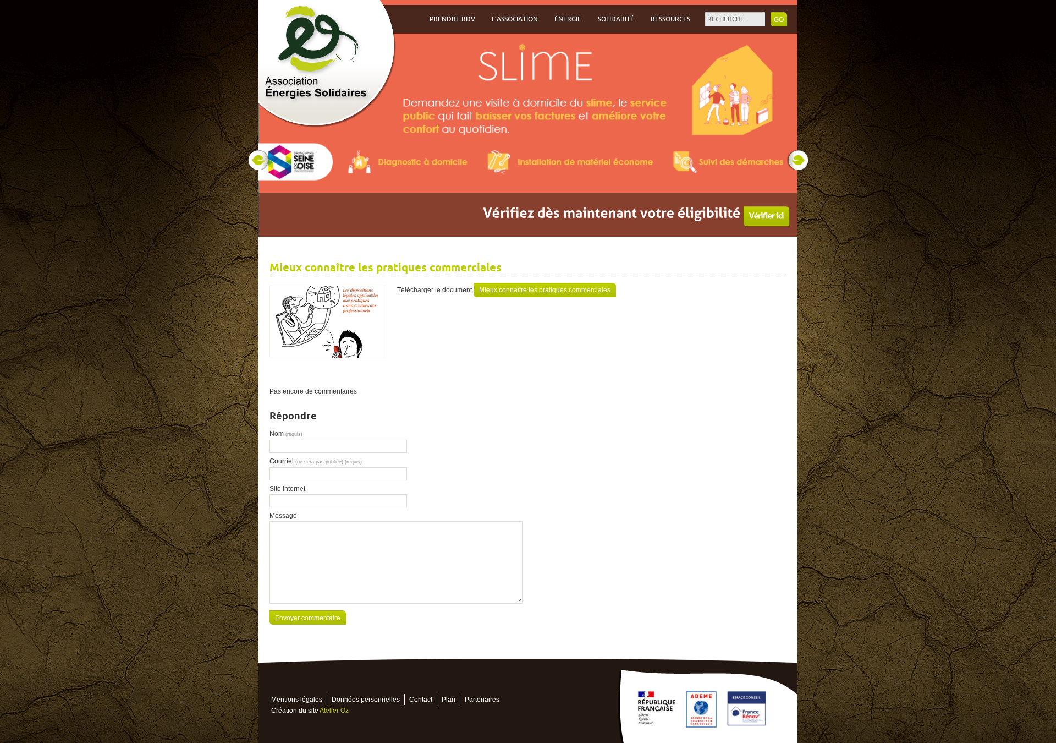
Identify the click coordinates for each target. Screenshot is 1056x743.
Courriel (316, 461)
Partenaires (482, 699)
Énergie (567, 19)
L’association (515, 19)
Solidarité (616, 19)
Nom (286, 434)
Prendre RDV (452, 19)
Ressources (670, 19)
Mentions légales (296, 699)
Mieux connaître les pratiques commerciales (544, 290)
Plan (448, 699)
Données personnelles (366, 699)
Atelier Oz (334, 710)
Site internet (287, 489)
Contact (420, 699)
